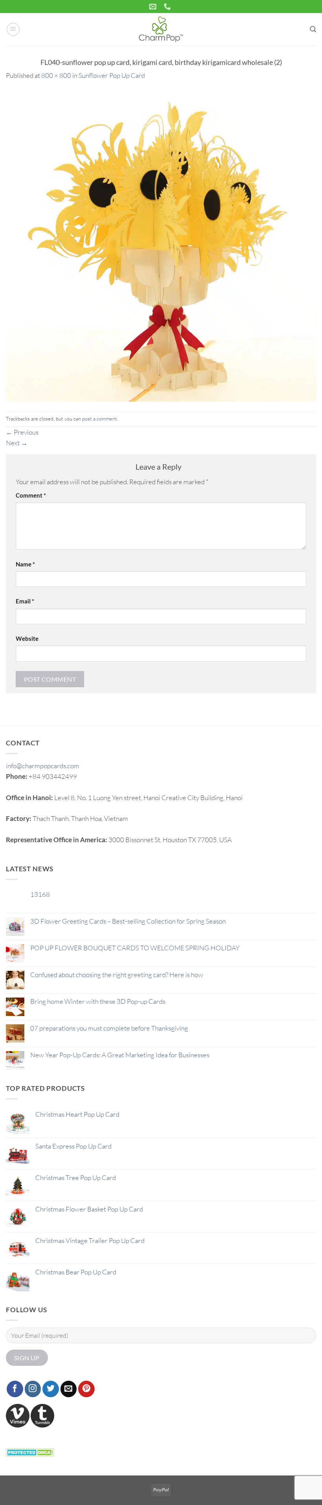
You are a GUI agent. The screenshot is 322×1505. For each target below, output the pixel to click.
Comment (31, 495)
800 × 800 (56, 75)
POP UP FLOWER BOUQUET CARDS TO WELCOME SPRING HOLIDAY (135, 948)
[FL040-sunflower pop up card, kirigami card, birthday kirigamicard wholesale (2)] (161, 245)
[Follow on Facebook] (15, 1389)
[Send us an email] (68, 1389)
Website (27, 638)
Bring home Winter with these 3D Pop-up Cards (97, 1001)
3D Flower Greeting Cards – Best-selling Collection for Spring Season (128, 921)
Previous (22, 432)
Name (25, 564)
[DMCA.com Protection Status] (30, 1451)
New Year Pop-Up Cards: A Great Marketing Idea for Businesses (119, 1055)
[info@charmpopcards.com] (153, 6)
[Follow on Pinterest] (86, 1389)
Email (25, 601)
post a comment (99, 418)
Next (16, 443)
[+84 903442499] (168, 6)
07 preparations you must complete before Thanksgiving (109, 1028)
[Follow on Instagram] (33, 1389)
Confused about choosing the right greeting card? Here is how (116, 975)
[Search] (313, 29)
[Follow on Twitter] (50, 1389)
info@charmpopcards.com (42, 766)
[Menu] (13, 29)
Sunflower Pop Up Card (112, 75)
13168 (40, 894)
